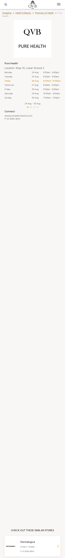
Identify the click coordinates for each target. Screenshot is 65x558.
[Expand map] (32, 315)
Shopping (6, 13)
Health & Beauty (23, 13)
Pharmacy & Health (44, 13)
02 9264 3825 (13, 119)
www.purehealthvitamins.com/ (18, 116)
